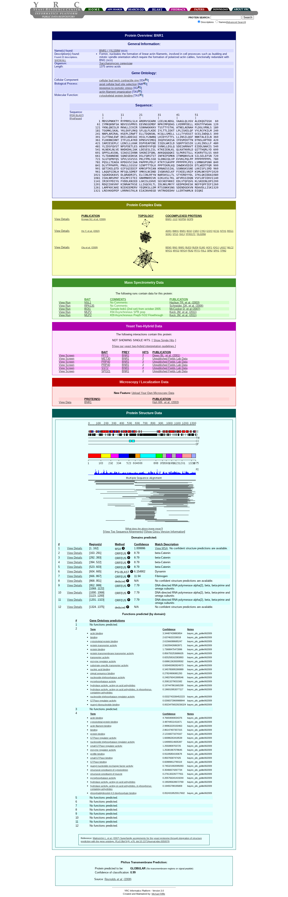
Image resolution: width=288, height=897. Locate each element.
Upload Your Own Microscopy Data (153, 393)
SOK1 (169, 234)
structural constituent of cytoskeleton (109, 770)
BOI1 (87, 308)
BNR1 (169, 219)
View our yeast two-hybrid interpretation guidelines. (144, 346)
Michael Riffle (158, 894)
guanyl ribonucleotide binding (105, 704)
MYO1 (169, 250)
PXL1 (203, 250)
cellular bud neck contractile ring (119, 80)
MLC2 (230, 247)
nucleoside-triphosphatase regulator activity (112, 696)
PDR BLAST (76, 115)
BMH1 (175, 231)
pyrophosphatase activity (103, 681)
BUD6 (195, 247)
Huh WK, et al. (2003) (165, 402)
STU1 (175, 234)
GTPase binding (98, 762)
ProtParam (75, 118)
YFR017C (191, 234)
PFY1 (197, 250)
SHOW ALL (60, 60)
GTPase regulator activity (103, 700)
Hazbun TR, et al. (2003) (184, 302)
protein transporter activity (103, 645)
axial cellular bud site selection (118, 84)
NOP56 (182, 219)
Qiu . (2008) (89, 247)
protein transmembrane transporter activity (112, 653)
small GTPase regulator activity (106, 746)
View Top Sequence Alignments (123, 531)
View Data (65, 402)
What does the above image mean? (144, 528)
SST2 (104, 368)
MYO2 (176, 250)
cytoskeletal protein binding (116, 95)
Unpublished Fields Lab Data (169, 358)
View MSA (161, 548)
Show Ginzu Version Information (164, 531)
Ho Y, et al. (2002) (90, 231)
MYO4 (183, 250)
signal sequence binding (102, 673)
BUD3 (188, 247)
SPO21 (105, 371)
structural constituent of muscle (106, 774)
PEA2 (190, 250)
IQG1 (216, 247)
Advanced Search (236, 22)
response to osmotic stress (116, 88)
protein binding (97, 649)
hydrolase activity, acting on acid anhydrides (112, 685)
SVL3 (182, 234)
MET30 (105, 358)
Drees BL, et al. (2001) (166, 355)
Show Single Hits (163, 340)
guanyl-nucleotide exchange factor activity (111, 766)
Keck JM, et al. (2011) (183, 312)
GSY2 (209, 231)
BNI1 (175, 247)
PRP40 (105, 361)
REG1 (230, 231)
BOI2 (189, 231)
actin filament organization (115, 91)
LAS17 (223, 247)
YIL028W (201, 234)
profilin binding (97, 754)
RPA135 (89, 305)
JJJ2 (175, 219)
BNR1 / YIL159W (109, 50)
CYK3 (203, 231)
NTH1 (223, 231)
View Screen (66, 355)
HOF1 (209, 247)
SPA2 (210, 250)
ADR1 (169, 231)
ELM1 (202, 247)
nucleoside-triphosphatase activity (107, 677)
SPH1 (216, 250)
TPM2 (223, 250)
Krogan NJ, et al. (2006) (93, 219)
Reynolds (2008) (118, 879)
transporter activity (99, 657)
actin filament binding (100, 726)
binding (93, 637)
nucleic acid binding (100, 669)
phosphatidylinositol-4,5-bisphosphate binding (113, 793)
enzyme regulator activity (103, 661)
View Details (62, 219)
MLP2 (88, 312)
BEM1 (169, 247)
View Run (64, 302)
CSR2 (196, 231)
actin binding (96, 633)
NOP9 (190, 219)
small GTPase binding (101, 758)
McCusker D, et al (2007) (185, 308)
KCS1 (216, 231)
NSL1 (87, 302)
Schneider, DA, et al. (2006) (186, 305)
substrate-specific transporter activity (109, 665)
